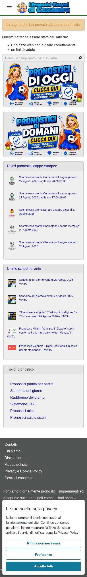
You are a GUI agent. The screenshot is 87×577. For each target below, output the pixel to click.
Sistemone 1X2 (22, 404)
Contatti (10, 444)
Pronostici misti (22, 411)
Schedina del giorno (26, 391)
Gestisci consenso (18, 478)
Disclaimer (12, 458)
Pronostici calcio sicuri (28, 417)
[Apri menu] (9, 7)
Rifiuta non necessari (43, 543)
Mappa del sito (16, 464)
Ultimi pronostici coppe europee (32, 166)
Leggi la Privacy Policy (62, 532)
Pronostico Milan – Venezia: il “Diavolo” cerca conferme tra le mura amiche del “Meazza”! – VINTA (40, 332)
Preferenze (43, 554)
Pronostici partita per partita (32, 384)
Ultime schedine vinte (24, 268)
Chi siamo (12, 451)
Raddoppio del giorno (27, 397)
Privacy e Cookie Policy (23, 471)
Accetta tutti (43, 566)
